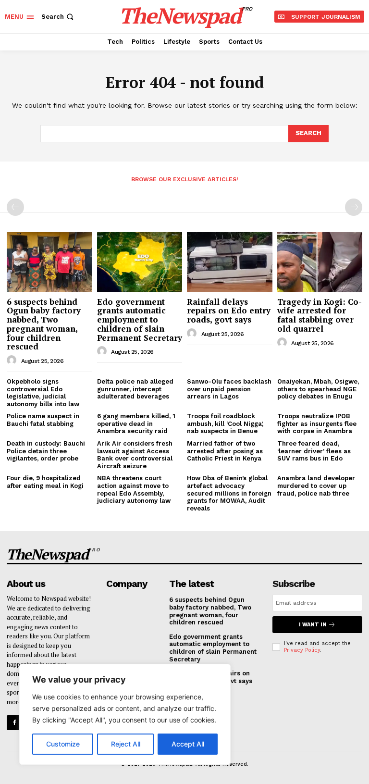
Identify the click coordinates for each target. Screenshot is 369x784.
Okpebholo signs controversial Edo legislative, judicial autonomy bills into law (43, 393)
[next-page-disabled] (353, 207)
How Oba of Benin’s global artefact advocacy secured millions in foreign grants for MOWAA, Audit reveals (229, 492)
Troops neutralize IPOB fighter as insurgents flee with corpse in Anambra (317, 423)
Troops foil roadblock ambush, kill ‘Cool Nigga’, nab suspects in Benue (225, 423)
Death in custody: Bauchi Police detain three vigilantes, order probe (46, 451)
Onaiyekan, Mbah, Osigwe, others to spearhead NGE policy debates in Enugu (318, 389)
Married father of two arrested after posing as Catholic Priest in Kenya (225, 451)
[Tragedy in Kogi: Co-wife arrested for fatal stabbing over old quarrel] (320, 262)
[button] (58, 16)
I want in (313, 625)
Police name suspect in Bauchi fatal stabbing (43, 419)
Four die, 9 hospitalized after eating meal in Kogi (45, 481)
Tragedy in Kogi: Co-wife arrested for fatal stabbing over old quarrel (319, 315)
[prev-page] (15, 207)
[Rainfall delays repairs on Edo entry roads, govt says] (229, 262)
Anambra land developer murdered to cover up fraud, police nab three (316, 485)
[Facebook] (14, 722)
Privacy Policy (302, 650)
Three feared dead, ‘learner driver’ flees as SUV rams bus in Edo (314, 451)
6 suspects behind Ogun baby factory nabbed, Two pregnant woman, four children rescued (44, 324)
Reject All (125, 744)
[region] (125, 714)
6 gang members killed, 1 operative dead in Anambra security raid (136, 423)
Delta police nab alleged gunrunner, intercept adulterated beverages (135, 389)
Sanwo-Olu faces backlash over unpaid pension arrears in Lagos (229, 389)
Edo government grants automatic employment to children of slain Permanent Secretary (139, 319)
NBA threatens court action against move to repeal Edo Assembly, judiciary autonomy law (134, 489)
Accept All (188, 744)
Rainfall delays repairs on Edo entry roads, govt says (229, 310)
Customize (63, 744)
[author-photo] (13, 360)
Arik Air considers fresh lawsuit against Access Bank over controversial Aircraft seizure (134, 455)
